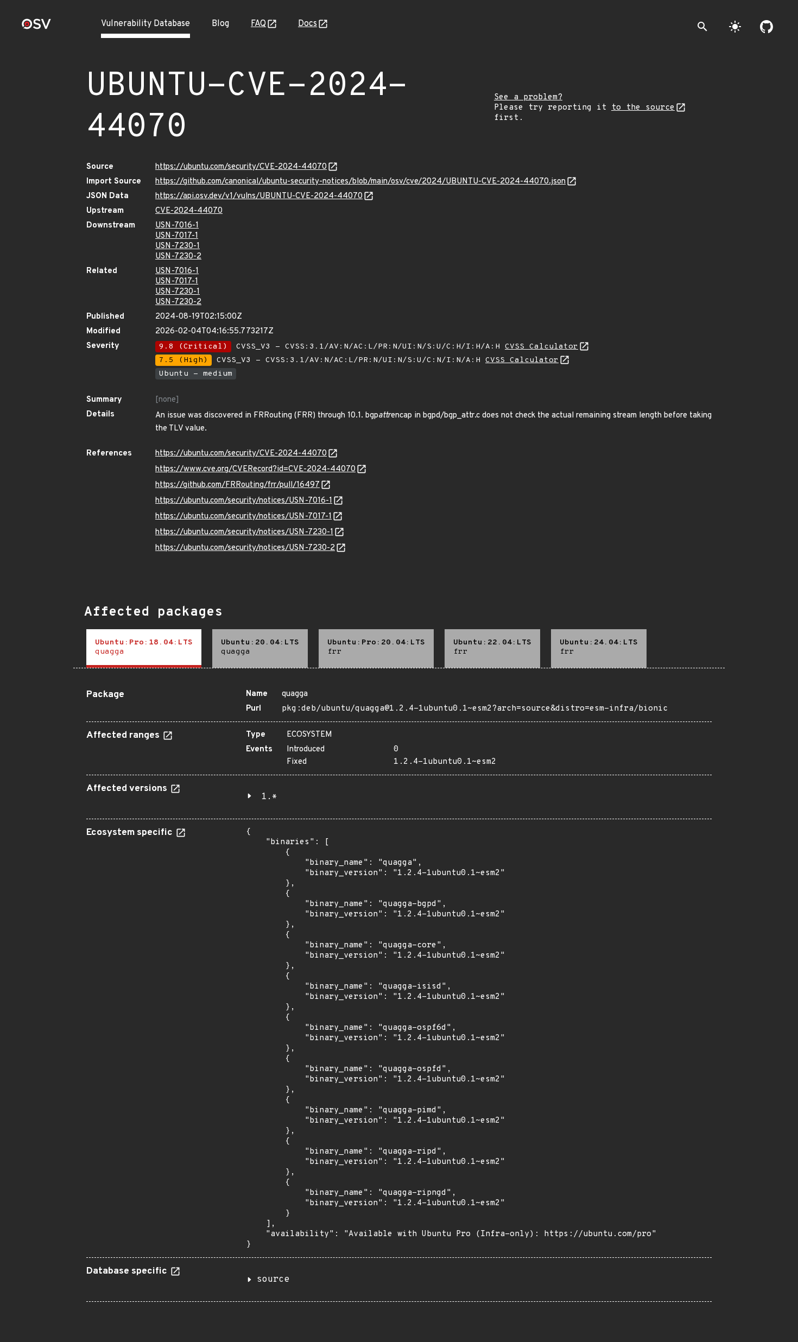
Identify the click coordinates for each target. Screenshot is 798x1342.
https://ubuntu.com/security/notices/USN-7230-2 (245, 548)
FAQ (258, 23)
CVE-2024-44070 (189, 211)
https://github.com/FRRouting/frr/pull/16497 (237, 485)
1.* (269, 797)
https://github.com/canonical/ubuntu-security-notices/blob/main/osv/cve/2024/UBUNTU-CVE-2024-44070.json (360, 181)
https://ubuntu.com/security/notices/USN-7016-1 (243, 501)
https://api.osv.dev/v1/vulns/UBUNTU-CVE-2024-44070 (259, 196)
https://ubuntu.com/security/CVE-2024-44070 (241, 167)
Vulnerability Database (145, 23)
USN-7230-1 (177, 246)
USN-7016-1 (177, 225)
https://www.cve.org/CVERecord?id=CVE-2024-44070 (255, 469)
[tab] (143, 648)
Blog (220, 23)
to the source (643, 108)
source (273, 1279)
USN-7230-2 (178, 256)
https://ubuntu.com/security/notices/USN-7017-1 (243, 516)
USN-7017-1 (176, 236)
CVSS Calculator (541, 346)
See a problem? (528, 97)
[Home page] (36, 27)
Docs (307, 23)
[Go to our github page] (766, 26)
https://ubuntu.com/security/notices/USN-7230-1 (244, 532)
